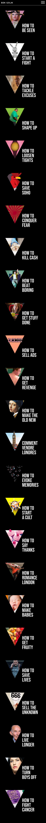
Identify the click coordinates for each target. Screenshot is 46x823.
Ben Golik (7, 2)
